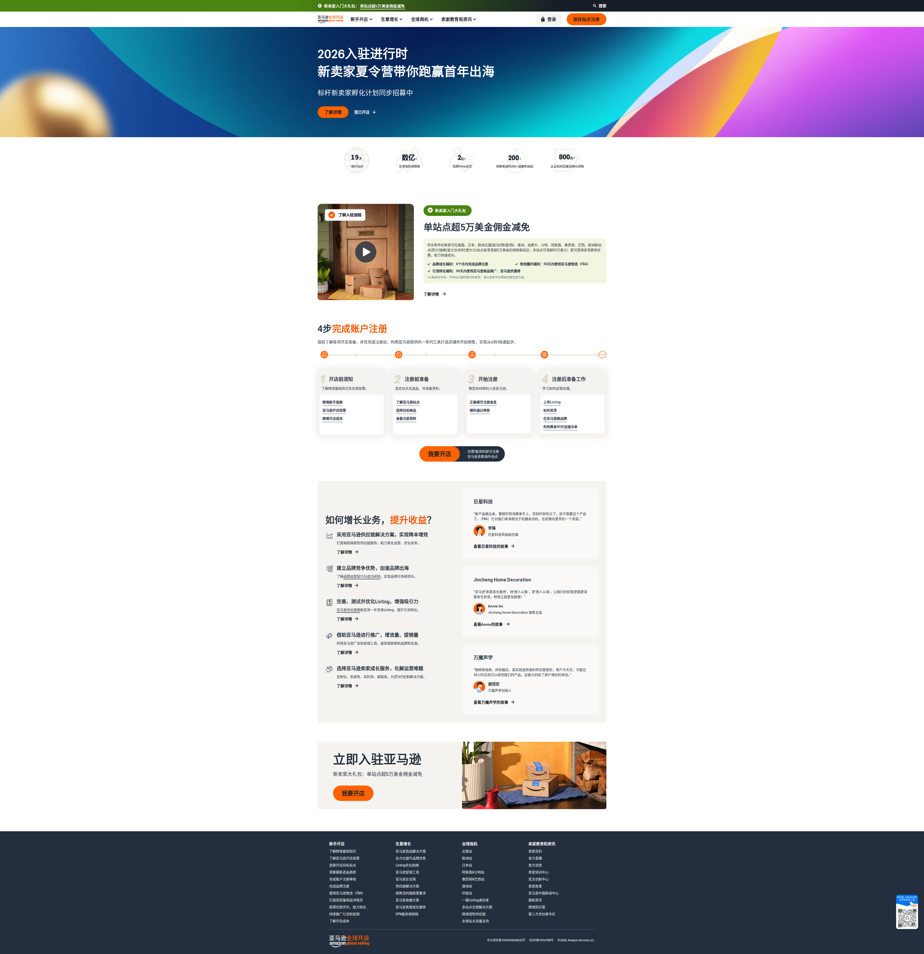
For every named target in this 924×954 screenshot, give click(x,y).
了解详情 (333, 112)
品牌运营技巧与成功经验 (361, 576)
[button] (549, 19)
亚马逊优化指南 (348, 610)
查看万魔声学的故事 (491, 702)
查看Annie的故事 (488, 624)
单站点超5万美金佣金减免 (382, 6)
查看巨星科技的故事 (491, 546)
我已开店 (362, 112)
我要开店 (439, 454)
